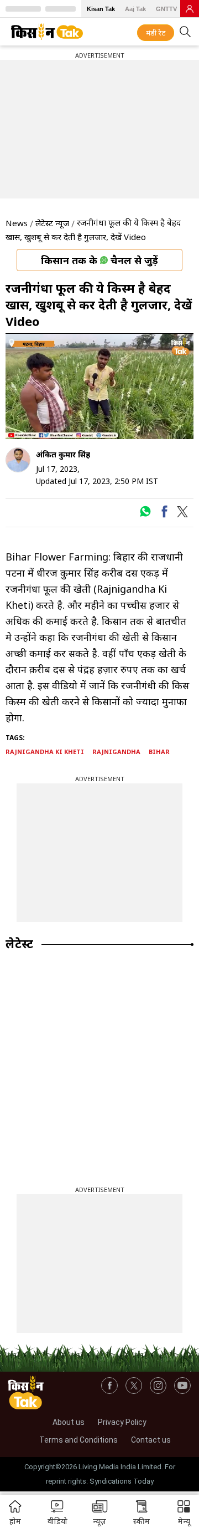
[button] (183, 1513)
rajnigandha (116, 751)
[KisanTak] (47, 31)
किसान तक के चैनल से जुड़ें (99, 260)
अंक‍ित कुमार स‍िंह (63, 454)
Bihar (159, 751)
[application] (99, 386)
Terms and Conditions (78, 1439)
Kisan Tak (101, 9)
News (17, 222)
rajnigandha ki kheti (45, 751)
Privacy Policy (122, 1422)
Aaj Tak (135, 9)
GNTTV (166, 9)
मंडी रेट (155, 33)
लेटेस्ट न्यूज (52, 222)
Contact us (151, 1439)
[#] (145, 514)
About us (69, 1422)
